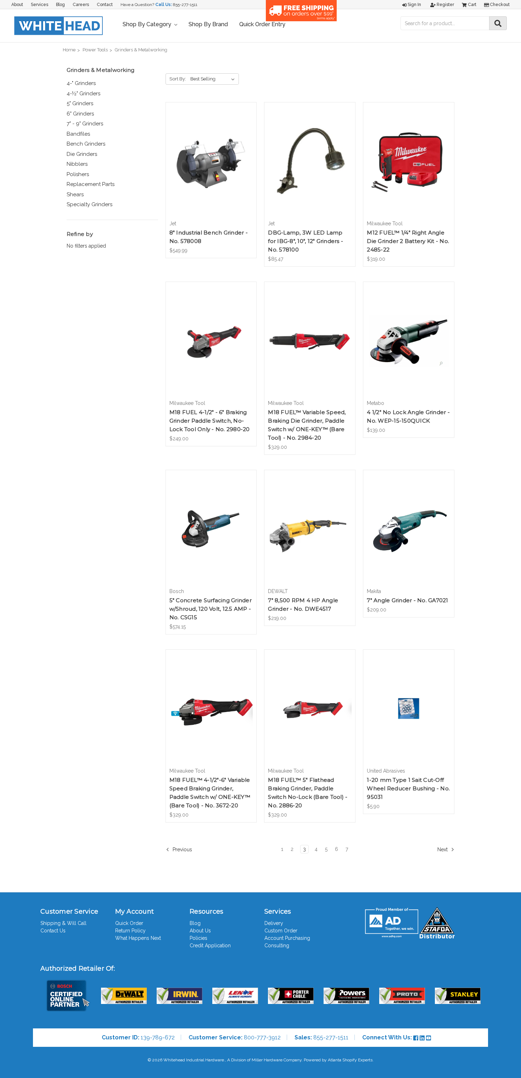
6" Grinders (80, 114)
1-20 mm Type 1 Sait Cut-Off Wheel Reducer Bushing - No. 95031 (408, 788)
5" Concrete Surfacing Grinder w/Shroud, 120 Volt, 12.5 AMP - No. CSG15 (210, 609)
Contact (105, 4)
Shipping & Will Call (63, 923)
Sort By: (177, 78)
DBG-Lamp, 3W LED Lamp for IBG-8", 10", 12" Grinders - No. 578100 (305, 241)
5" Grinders (80, 103)
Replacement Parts (90, 184)
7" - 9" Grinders (85, 123)
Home (69, 49)
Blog (60, 4)
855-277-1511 (185, 4)
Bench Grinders (86, 144)
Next (443, 849)
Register (445, 4)
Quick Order (129, 923)
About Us (200, 930)
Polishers (78, 174)
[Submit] (498, 23)
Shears (75, 194)
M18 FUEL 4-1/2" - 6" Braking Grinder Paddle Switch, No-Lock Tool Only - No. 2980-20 (209, 421)
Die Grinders (82, 154)
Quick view (211, 155)
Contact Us (53, 930)
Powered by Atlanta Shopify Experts (338, 1059)
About (17, 4)
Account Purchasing (287, 938)
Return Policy (130, 930)
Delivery (273, 923)
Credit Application (210, 945)
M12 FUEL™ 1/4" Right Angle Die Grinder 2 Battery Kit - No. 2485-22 (408, 241)
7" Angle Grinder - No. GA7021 (407, 600)
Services (39, 4)
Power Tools (95, 49)
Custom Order (280, 930)
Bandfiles (78, 134)
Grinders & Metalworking (141, 49)
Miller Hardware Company (277, 1059)
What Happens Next (138, 938)
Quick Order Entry (262, 24)
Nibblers (77, 164)
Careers (81, 4)
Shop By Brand (208, 24)
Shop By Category (148, 24)
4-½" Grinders (83, 93)
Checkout (499, 4)
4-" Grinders (81, 83)
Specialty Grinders (89, 204)
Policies (198, 938)
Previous (181, 849)
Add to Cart (211, 167)
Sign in (414, 4)
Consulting (276, 945)
